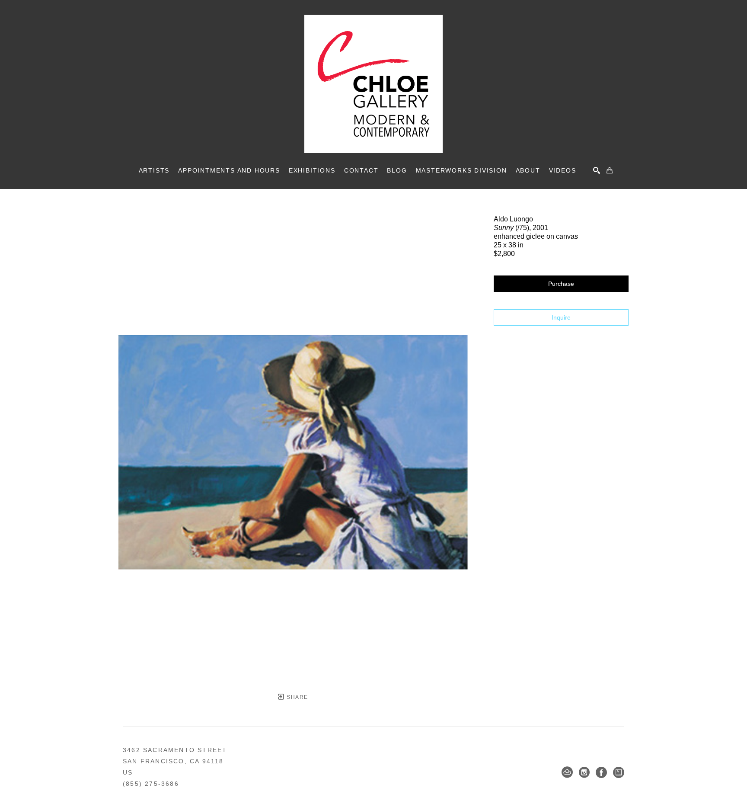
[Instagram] (584, 772)
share (296, 697)
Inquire (561, 317)
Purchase (561, 283)
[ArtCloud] (567, 772)
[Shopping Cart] (610, 170)
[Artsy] (618, 772)
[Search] (596, 170)
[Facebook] (601, 772)
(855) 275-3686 (151, 783)
